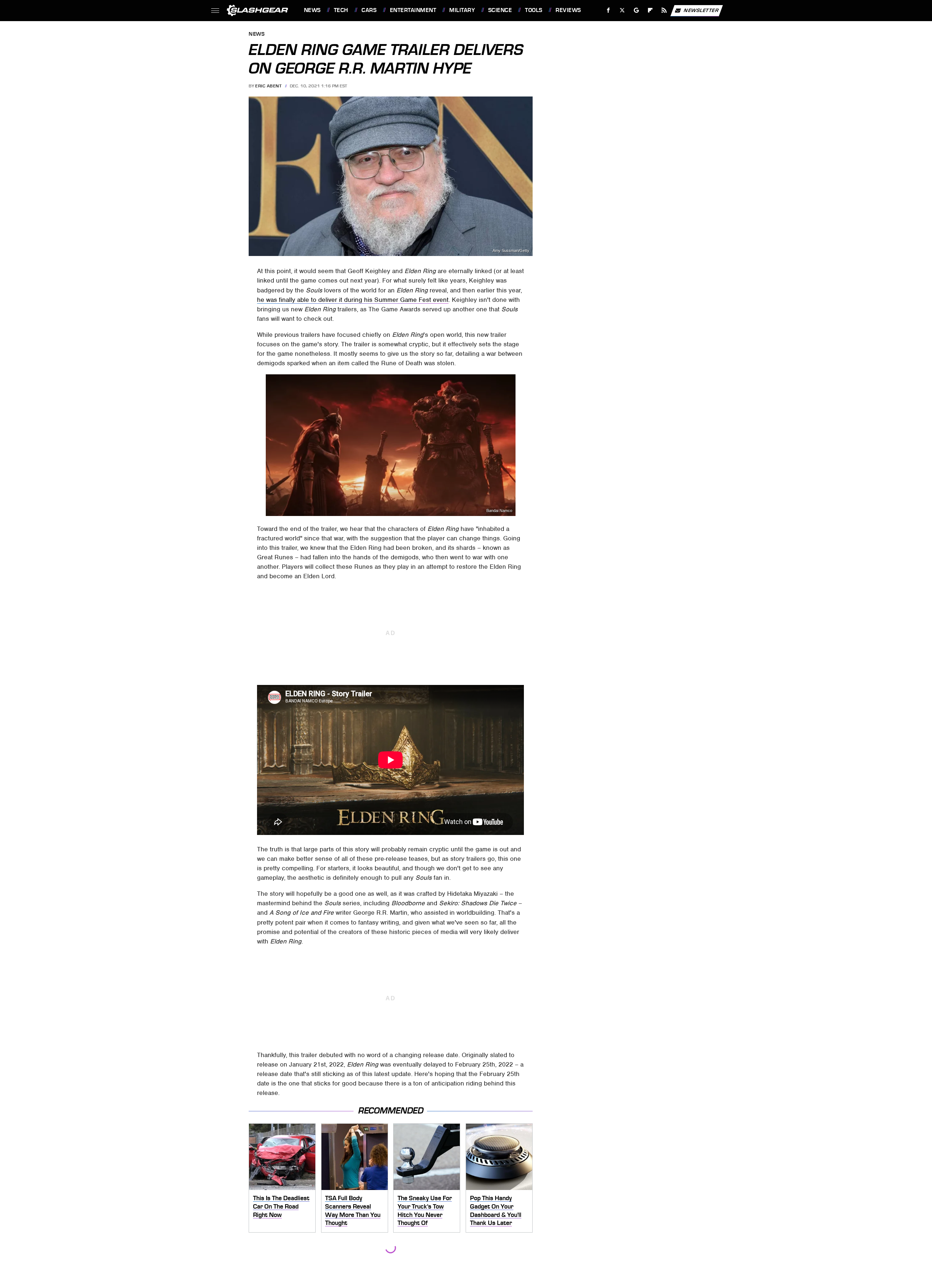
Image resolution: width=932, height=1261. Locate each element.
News (312, 10)
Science (500, 10)
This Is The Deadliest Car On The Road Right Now (281, 1206)
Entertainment (413, 10)
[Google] (636, 10)
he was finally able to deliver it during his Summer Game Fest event (353, 300)
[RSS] (664, 10)
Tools (533, 10)
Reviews (568, 10)
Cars (369, 10)
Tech (341, 10)
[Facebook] (608, 10)
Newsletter (701, 10)
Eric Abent (268, 85)
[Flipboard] (650, 10)
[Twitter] (622, 10)
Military (462, 10)
